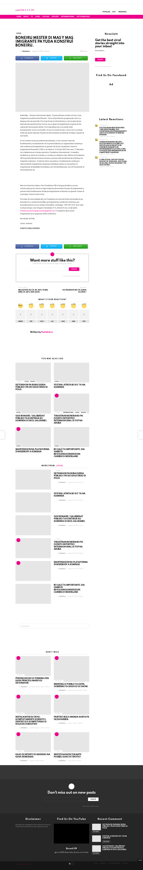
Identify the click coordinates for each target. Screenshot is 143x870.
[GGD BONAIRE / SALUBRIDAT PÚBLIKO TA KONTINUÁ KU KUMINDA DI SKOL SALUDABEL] (33, 404)
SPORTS (83, 412)
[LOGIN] (126, 17)
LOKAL (37, 17)
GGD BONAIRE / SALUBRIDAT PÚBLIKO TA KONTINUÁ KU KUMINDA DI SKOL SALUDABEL (31, 418)
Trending (122, 12)
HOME (18, 17)
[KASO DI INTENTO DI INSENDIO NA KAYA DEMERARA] (33, 742)
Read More (96, 831)
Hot (114, 12)
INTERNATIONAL (68, 412)
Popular (106, 12)
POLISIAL (45, 17)
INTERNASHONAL (67, 17)
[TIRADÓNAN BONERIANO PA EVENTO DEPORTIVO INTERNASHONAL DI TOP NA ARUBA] (71, 404)
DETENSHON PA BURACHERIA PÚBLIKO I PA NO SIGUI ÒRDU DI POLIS (31, 387)
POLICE (32, 381)
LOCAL (27, 381)
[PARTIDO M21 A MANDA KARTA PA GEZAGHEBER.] (71, 705)
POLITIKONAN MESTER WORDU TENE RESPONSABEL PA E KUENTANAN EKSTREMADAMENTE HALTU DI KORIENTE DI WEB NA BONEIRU (113, 131)
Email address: (99, 50)
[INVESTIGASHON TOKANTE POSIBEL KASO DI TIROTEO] (71, 742)
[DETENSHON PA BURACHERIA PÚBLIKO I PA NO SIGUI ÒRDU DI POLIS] (33, 373)
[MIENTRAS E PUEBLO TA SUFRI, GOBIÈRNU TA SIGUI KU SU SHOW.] (71, 669)
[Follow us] (120, 16)
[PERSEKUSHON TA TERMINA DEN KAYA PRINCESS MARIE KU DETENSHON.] (33, 666)
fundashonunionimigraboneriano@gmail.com (37, 211)
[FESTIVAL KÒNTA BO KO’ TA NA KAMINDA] (71, 373)
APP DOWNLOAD (83, 17)
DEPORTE (55, 17)
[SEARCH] (123, 17)
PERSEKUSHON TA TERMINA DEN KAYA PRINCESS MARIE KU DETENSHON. (32, 680)
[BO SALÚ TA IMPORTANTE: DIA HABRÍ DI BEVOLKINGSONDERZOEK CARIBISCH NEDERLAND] (71, 437)
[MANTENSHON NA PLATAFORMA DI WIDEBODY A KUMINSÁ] (33, 437)
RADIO (26, 17)
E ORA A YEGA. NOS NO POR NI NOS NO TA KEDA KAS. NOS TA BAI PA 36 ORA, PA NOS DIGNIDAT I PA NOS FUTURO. (113, 162)
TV (32, 17)
